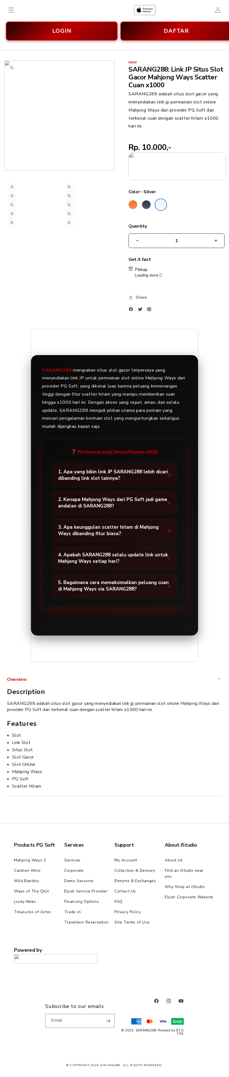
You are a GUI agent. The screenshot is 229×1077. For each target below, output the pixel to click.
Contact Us (125, 891)
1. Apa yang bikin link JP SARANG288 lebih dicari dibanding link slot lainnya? (113, 475)
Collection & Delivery (135, 870)
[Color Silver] (160, 204)
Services (72, 860)
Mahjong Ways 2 (30, 860)
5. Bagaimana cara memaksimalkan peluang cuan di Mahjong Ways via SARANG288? (113, 585)
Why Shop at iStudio (185, 886)
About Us (174, 860)
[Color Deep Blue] (146, 204)
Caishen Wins (27, 870)
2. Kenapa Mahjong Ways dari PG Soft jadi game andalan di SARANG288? (112, 502)
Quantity (137, 226)
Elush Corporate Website (189, 897)
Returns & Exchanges (135, 881)
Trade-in (72, 912)
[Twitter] (141, 310)
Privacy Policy (128, 912)
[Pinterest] (150, 310)
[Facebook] (132, 310)
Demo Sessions (79, 881)
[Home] (145, 10)
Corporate (74, 870)
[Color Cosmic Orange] (132, 204)
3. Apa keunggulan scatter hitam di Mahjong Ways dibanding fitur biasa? (108, 530)
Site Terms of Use (132, 922)
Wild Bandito (26, 881)
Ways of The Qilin (31, 891)
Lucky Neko (25, 901)
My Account (126, 860)
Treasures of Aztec (32, 912)
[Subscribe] (108, 1021)
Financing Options (81, 901)
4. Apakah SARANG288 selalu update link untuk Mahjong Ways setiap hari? (113, 558)
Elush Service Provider (86, 891)
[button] (11, 10)
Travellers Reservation (86, 922)
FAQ (119, 901)
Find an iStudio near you (184, 873)
